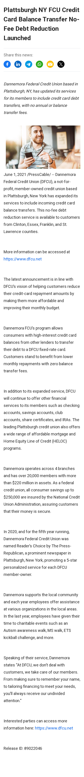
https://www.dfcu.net (23, 259)
